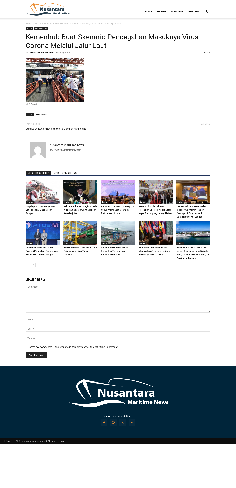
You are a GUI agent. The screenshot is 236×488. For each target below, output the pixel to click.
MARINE (161, 11)
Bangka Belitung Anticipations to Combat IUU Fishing (56, 128)
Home (29, 23)
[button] (206, 11)
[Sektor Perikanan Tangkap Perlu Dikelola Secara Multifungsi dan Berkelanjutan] (80, 192)
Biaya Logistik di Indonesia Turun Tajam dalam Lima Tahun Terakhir (80, 251)
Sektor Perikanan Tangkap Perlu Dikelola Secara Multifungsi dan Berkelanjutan (80, 210)
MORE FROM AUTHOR (66, 173)
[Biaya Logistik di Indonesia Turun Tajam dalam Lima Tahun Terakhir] (80, 233)
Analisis (30, 202)
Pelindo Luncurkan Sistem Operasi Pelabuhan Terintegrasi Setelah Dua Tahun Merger (42, 251)
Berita (38, 23)
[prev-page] (28, 265)
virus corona (41, 114)
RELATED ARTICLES (38, 173)
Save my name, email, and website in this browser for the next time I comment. (73, 346)
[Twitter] (122, 422)
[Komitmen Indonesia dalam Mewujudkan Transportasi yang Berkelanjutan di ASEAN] (156, 233)
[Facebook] (104, 422)
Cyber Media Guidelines (118, 416)
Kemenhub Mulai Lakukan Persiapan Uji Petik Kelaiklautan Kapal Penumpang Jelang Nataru (155, 210)
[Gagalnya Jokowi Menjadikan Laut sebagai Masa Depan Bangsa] (43, 192)
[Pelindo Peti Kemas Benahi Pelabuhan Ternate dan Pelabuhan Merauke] (118, 233)
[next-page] (33, 265)
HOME (148, 11)
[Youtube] (132, 422)
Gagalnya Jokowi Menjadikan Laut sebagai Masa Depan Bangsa (40, 210)
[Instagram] (113, 422)
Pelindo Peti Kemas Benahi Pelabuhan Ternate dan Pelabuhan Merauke (114, 251)
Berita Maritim (41, 28)
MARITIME (177, 11)
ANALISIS (194, 11)
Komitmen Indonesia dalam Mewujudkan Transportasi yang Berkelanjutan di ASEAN (155, 251)
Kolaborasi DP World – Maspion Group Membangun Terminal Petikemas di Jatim (117, 210)
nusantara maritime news (41, 52)
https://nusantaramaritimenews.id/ (65, 150)
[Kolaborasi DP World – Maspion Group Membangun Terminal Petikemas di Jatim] (118, 192)
